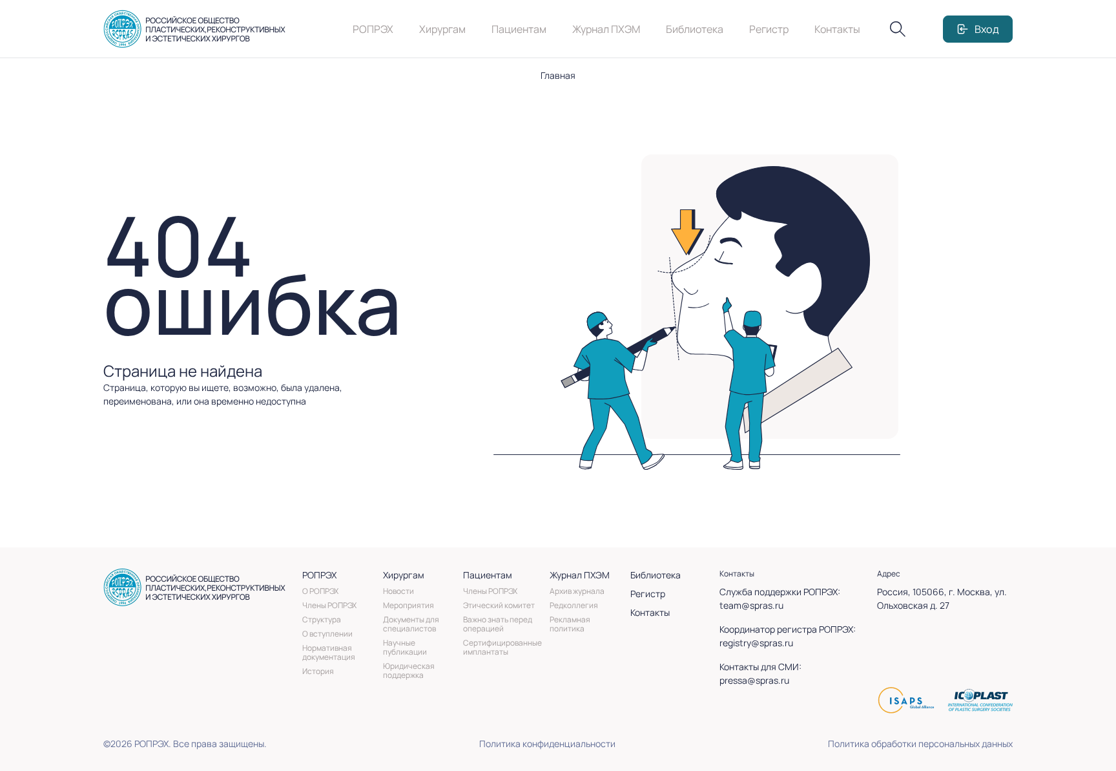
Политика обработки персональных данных (920, 743)
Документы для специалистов (411, 624)
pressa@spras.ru (754, 680)
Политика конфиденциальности (547, 743)
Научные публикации (405, 647)
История (318, 671)
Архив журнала (577, 591)
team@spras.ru (751, 605)
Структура (321, 619)
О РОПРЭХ (320, 591)
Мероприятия (408, 605)
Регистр (769, 29)
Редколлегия (574, 605)
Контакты (837, 29)
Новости (398, 591)
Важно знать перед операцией (497, 624)
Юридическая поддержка (409, 670)
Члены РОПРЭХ (329, 605)
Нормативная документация (328, 652)
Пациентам (518, 29)
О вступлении (327, 633)
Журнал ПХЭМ (606, 29)
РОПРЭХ (373, 29)
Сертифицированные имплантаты (502, 647)
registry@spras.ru (756, 643)
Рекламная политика (570, 624)
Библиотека (694, 29)
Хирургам (442, 29)
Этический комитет (499, 605)
